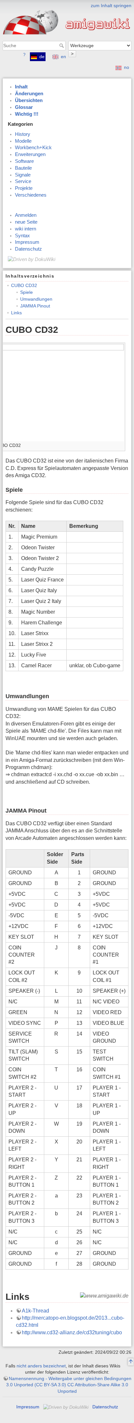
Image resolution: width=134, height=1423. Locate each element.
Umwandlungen (36, 299)
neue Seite (26, 222)
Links (16, 312)
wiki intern (25, 228)
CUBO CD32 (24, 285)
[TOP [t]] (131, 1361)
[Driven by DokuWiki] (31, 259)
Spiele (26, 292)
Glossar (24, 107)
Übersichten (29, 100)
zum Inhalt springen (111, 5)
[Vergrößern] (120, 444)
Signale (23, 174)
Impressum (27, 242)
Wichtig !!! (26, 114)
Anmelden (25, 215)
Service (23, 181)
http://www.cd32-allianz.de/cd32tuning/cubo (72, 1332)
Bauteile (23, 168)
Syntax (22, 235)
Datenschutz (28, 249)
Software (24, 161)
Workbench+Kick (33, 147)
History (22, 134)
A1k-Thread (35, 1310)
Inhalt (21, 86)
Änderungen (29, 93)
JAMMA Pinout (35, 305)
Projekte (24, 188)
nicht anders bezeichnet (41, 1365)
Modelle (23, 141)
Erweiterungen (30, 154)
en (63, 56)
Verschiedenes (31, 195)
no (126, 67)
